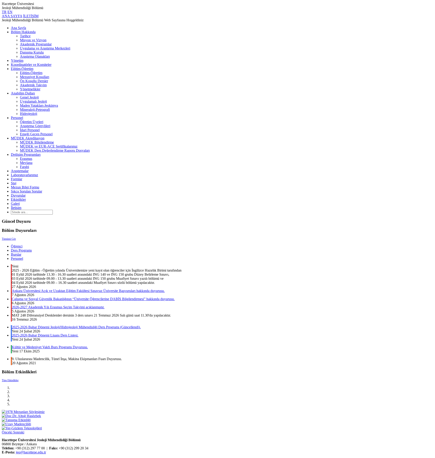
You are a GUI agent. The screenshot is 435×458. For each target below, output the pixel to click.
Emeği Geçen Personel (36, 134)
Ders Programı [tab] (21, 250)
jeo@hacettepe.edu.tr (31, 452)
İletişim (16, 208)
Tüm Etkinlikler (10, 380)
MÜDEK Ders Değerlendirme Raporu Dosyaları (55, 150)
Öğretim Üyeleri (31, 122)
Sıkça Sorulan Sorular (26, 191)
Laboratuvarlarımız (24, 175)
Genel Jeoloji (29, 97)
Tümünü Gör (9, 238)
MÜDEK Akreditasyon (27, 138)
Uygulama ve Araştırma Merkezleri (45, 48)
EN (9, 12)
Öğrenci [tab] (16, 246)
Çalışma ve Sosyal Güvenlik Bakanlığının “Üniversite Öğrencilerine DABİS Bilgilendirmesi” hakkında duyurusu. (93, 299)
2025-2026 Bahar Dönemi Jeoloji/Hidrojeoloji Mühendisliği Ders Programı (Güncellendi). (76, 327)
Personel (17, 118)
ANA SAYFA (12, 16)
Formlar (16, 179)
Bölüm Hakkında (23, 32)
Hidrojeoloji (28, 114)
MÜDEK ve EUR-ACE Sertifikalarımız (48, 146)
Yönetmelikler (30, 89)
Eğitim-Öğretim (22, 69)
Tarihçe (25, 36)
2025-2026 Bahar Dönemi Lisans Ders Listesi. (45, 335)
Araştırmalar (20, 171)
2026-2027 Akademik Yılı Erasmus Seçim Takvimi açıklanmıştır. (58, 307)
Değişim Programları (26, 154)
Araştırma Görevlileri (35, 126)
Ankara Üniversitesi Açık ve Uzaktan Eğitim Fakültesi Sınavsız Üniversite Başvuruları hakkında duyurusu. (88, 291)
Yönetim (17, 60)
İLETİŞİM (31, 16)
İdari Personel (30, 130)
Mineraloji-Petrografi (35, 109)
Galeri (15, 203)
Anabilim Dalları (23, 93)
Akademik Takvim (33, 85)
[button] (7, 432)
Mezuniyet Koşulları (34, 77)
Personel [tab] (17, 258)
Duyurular (18, 195)
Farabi (24, 167)
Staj (13, 183)
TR (4, 12)
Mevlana (26, 163)
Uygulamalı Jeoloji (33, 101)
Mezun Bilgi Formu (25, 187)
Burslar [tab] (16, 254)
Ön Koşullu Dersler (34, 81)
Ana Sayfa (18, 28)
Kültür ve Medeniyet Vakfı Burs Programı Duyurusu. (50, 347)
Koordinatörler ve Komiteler (31, 65)
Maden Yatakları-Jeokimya (39, 105)
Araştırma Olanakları (35, 56)
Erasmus (26, 159)
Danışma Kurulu (32, 52)
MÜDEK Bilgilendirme (37, 142)
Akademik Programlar (36, 44)
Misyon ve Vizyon (33, 40)
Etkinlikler (18, 199)
